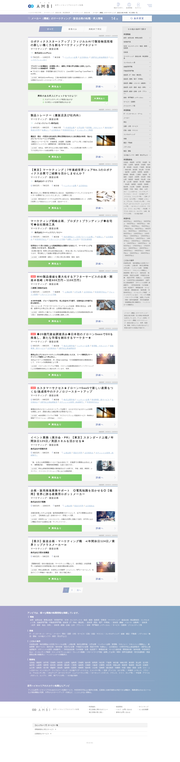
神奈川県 (128, 169)
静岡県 (126, 174)
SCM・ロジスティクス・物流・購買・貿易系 (82, 620)
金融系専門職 (128, 66)
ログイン (138, 8)
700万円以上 (135, 226)
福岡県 (133, 184)
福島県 (137, 164)
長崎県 (146, 184)
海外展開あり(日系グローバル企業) (53, 644)
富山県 (141, 169)
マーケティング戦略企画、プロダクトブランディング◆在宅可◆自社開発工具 (72, 223)
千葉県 (142, 167)
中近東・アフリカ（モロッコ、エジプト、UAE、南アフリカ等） (137, 211)
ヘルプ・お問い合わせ (124, 709)
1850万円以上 (143, 248)
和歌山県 (116, 665)
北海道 (126, 162)
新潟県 (135, 169)
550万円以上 (131, 223)
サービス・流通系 (129, 102)
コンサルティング (129, 134)
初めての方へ (118, 8)
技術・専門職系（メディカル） (134, 97)
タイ (125, 191)
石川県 (147, 169)
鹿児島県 (145, 187)
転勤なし (45, 130)
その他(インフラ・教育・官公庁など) (136, 155)
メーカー (126, 118)
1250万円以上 (145, 236)
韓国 (136, 189)
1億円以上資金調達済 (99, 57)
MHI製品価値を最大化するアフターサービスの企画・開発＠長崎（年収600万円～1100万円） (72, 278)
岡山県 (143, 179)
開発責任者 (135, 290)
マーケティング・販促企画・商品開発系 (123, 620)
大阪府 (130, 177)
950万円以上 (132, 231)
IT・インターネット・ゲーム (133, 113)
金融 (125, 138)
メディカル (127, 147)
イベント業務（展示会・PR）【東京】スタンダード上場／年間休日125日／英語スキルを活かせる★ (72, 439)
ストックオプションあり (61, 652)
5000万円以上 (129, 255)
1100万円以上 (138, 233)
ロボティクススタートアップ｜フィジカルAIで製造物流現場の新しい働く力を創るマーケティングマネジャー (72, 43)
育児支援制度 (86, 239)
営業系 (126, 52)
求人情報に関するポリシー (98, 709)
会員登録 (129, 8)
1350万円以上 (140, 238)
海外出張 (143, 273)
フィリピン (127, 194)
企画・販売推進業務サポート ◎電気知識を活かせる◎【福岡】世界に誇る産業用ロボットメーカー (72, 492)
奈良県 (143, 177)
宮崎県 (138, 187)
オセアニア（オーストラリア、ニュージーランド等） (137, 204)
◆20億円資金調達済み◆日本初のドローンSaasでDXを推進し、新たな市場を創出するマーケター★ (72, 336)
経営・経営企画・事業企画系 (133, 38)
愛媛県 (148, 182)
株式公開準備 (69, 346)
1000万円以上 (143, 231)
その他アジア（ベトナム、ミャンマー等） (85, 670)
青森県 (132, 162)
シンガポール (132, 191)
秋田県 (59, 663)
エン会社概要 (143, 709)
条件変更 (139, 18)
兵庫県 (137, 177)
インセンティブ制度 (85, 130)
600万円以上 (141, 223)
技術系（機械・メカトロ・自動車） (135, 83)
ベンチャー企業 (71, 57)
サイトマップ (143, 707)
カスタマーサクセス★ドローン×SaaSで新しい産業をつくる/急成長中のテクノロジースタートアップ (72, 390)
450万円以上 (138, 221)
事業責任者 (139, 287)
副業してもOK (73, 239)
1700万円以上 (137, 245)
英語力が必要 (134, 275)
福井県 (127, 172)
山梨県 (133, 172)
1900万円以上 (128, 250)
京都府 (87, 665)
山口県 (129, 182)
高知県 (127, 184)
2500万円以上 (134, 253)
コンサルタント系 (129, 62)
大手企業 (80, 128)
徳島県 (135, 182)
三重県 (138, 174)
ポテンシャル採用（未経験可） (72, 402)
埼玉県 (135, 167)
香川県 (142, 182)
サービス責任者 (115, 649)
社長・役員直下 (129, 287)
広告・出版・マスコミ (131, 130)
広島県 (145, 665)
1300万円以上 (129, 238)
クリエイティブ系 (129, 106)
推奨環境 (119, 707)
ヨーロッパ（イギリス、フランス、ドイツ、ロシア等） (112, 673)
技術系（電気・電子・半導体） (134, 79)
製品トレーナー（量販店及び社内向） (56, 115)
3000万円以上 (145, 253)
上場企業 (68, 292)
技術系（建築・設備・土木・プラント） (69, 625)
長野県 (140, 172)
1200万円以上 (134, 236)
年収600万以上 (68, 130)
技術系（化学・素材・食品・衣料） (135, 87)
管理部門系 (127, 42)
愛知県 (132, 174)
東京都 (148, 167)
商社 (125, 122)
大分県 (132, 187)
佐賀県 (140, 184)
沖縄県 (126, 189)
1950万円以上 (139, 250)
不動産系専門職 (129, 71)
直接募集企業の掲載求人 (133, 302)
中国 (131, 189)
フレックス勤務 (145, 295)
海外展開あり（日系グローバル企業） (79, 237)
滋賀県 (145, 174)
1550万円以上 (131, 243)
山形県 (130, 164)
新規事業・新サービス (101, 400)
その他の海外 (138, 213)
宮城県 (145, 162)
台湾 (146, 189)
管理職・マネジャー (94, 128)
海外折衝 (108, 128)
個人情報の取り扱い (96, 712)
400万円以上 (128, 221)
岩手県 (138, 162)
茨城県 (143, 164)
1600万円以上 (142, 243)
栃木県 (87, 663)
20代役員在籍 (135, 285)
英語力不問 (35, 130)
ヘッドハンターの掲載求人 (57, 655)
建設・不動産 (128, 142)
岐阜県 (146, 172)
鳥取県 (130, 179)
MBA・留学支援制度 (131, 300)
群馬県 (129, 167)
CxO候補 (145, 285)
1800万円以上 (132, 248)
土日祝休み (84, 57)
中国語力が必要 (82, 647)
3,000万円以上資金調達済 (135, 280)
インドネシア (143, 191)
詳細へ (100, 86)
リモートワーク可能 (57, 239)
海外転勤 (143, 290)
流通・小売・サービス (131, 126)
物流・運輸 (127, 151)
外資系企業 (70, 128)
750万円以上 (146, 226)
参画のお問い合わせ (123, 712)
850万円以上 (139, 228)
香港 (141, 189)
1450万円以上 (135, 241)
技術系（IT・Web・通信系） (133, 75)
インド (135, 194)
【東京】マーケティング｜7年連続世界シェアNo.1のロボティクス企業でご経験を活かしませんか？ (72, 171)
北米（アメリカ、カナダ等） (115, 670)
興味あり (57, 86)
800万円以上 (129, 228)
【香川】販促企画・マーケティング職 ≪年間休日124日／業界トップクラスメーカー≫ (73, 543)
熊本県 (126, 187)
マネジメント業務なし (140, 270)
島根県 (137, 179)
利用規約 (92, 707)
